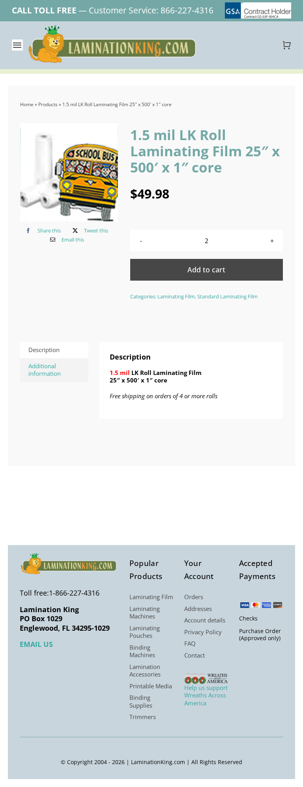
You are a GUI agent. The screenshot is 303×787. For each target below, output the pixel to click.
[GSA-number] (258, 5)
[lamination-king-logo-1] (113, 28)
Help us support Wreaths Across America (206, 695)
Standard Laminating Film (227, 296)
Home (27, 104)
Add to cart (206, 269)
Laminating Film (176, 296)
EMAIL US (36, 644)
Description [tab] (44, 350)
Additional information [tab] (44, 370)
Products (48, 104)
